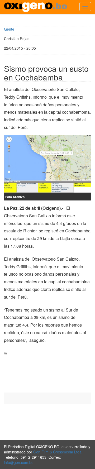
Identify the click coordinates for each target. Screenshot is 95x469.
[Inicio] (35, 7)
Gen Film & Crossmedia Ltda (57, 451)
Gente (9, 29)
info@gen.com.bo (19, 462)
